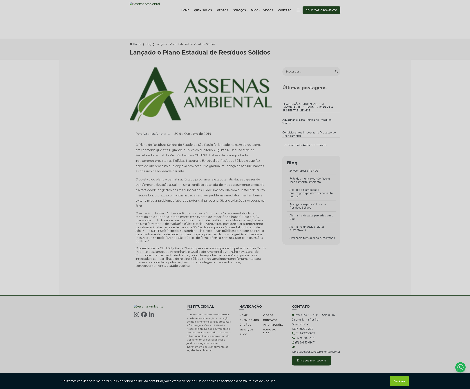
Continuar (399, 381)
